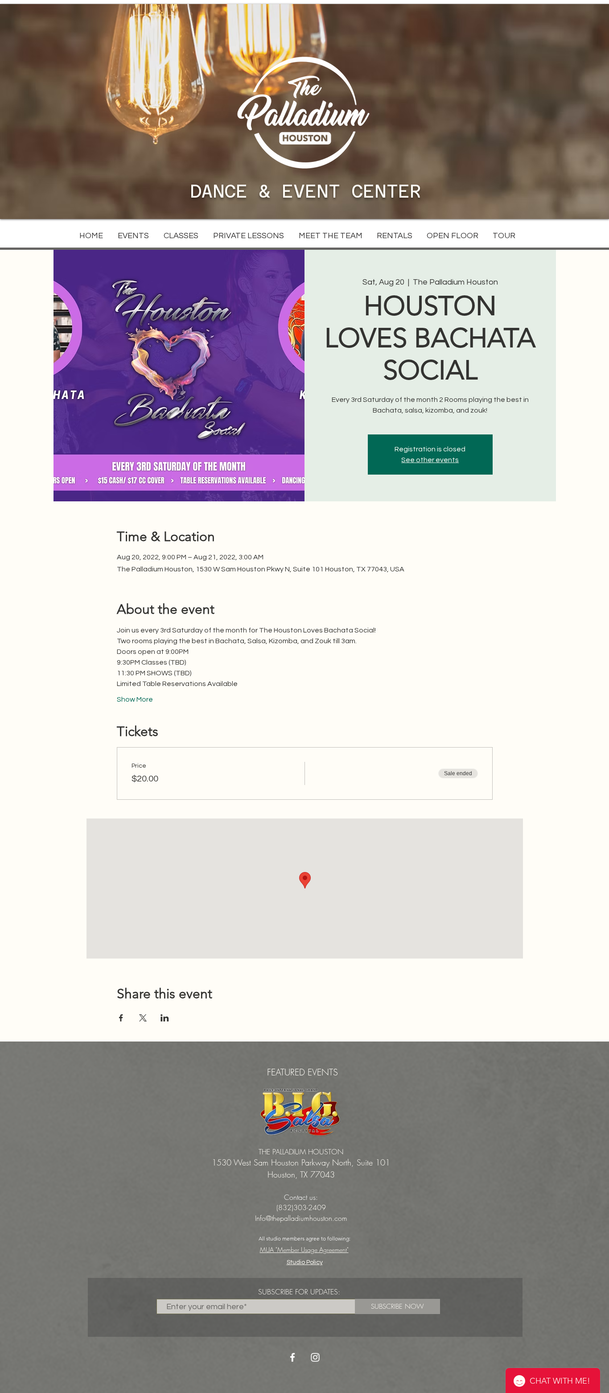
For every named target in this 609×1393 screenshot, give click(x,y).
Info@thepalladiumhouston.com (301, 1218)
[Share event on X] (143, 1017)
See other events (430, 459)
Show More (135, 699)
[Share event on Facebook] (121, 1017)
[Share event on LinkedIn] (164, 1017)
